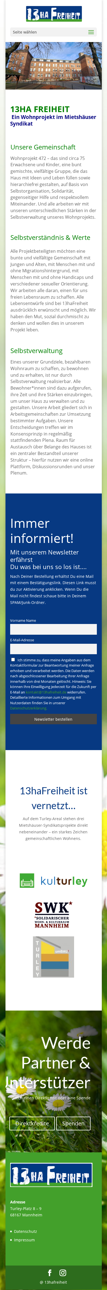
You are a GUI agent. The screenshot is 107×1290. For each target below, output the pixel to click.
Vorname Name (23, 620)
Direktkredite (32, 1123)
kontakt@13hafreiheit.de (46, 692)
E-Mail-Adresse (22, 639)
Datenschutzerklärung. (28, 708)
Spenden (73, 1123)
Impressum (24, 1239)
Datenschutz (25, 1231)
